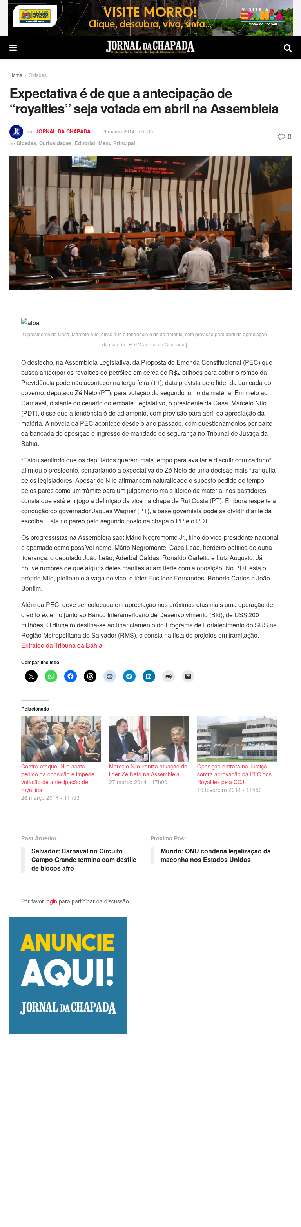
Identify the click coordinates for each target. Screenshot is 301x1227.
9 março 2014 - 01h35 (128, 131)
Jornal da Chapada (63, 131)
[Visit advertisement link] (150, 18)
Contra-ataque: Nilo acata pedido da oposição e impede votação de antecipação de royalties (57, 778)
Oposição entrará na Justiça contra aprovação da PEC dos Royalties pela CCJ (234, 774)
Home (15, 75)
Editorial (84, 143)
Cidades (38, 75)
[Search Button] (288, 47)
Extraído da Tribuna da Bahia (61, 645)
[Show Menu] (13, 47)
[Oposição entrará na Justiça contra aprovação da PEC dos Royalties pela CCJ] (237, 739)
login (51, 901)
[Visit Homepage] (150, 47)
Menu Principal (116, 143)
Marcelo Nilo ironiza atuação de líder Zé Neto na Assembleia (148, 770)
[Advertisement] (150, 1130)
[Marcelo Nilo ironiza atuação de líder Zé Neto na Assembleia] (149, 739)
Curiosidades (55, 143)
